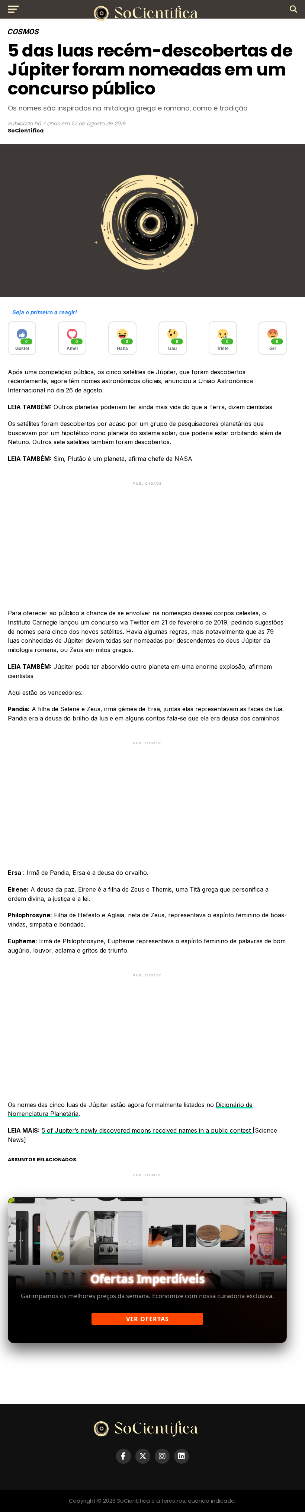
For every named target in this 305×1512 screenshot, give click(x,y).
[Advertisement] (147, 539)
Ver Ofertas (147, 1319)
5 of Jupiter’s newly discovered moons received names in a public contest (147, 1130)
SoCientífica (26, 130)
